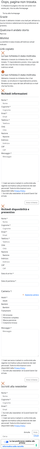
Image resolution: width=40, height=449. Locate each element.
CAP (2, 146)
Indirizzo (4, 140)
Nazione (4, 133)
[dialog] (20, 147)
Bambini (4, 304)
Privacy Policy (19, 191)
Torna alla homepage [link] (11, 13)
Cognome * (6, 107)
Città (3, 126)
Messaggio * (6, 153)
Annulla (27, 432)
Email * (4, 113)
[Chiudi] (2, 53)
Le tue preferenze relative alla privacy (22, 442)
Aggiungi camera (32, 295)
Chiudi (36, 435)
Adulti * (4, 297)
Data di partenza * (8, 281)
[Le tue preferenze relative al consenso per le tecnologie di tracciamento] (36, 445)
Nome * (4, 100)
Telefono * (5, 120)
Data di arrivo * (7, 273)
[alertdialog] (20, 408)
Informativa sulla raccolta (13, 446)
